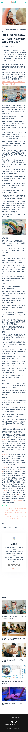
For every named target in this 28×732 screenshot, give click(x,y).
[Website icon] (12, 565)
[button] (2, 2)
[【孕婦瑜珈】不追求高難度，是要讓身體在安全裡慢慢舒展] (14, 694)
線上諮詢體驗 (18, 500)
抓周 (9, 527)
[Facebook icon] (9, 565)
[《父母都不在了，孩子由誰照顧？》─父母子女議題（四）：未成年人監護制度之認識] (14, 629)
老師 (19, 494)
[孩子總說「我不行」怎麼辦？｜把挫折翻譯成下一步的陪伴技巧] (14, 650)
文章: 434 (14, 568)
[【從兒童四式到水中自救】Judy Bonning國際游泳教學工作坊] (14, 672)
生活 (15, 527)
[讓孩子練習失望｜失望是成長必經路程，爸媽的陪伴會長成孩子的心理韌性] (14, 607)
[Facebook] (12, 722)
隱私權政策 (11, 717)
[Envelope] (16, 722)
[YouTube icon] (19, 565)
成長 (4, 527)
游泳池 (5, 490)
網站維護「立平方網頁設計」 (14, 728)
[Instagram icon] (15, 565)
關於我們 (17, 717)
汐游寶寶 (4, 439)
